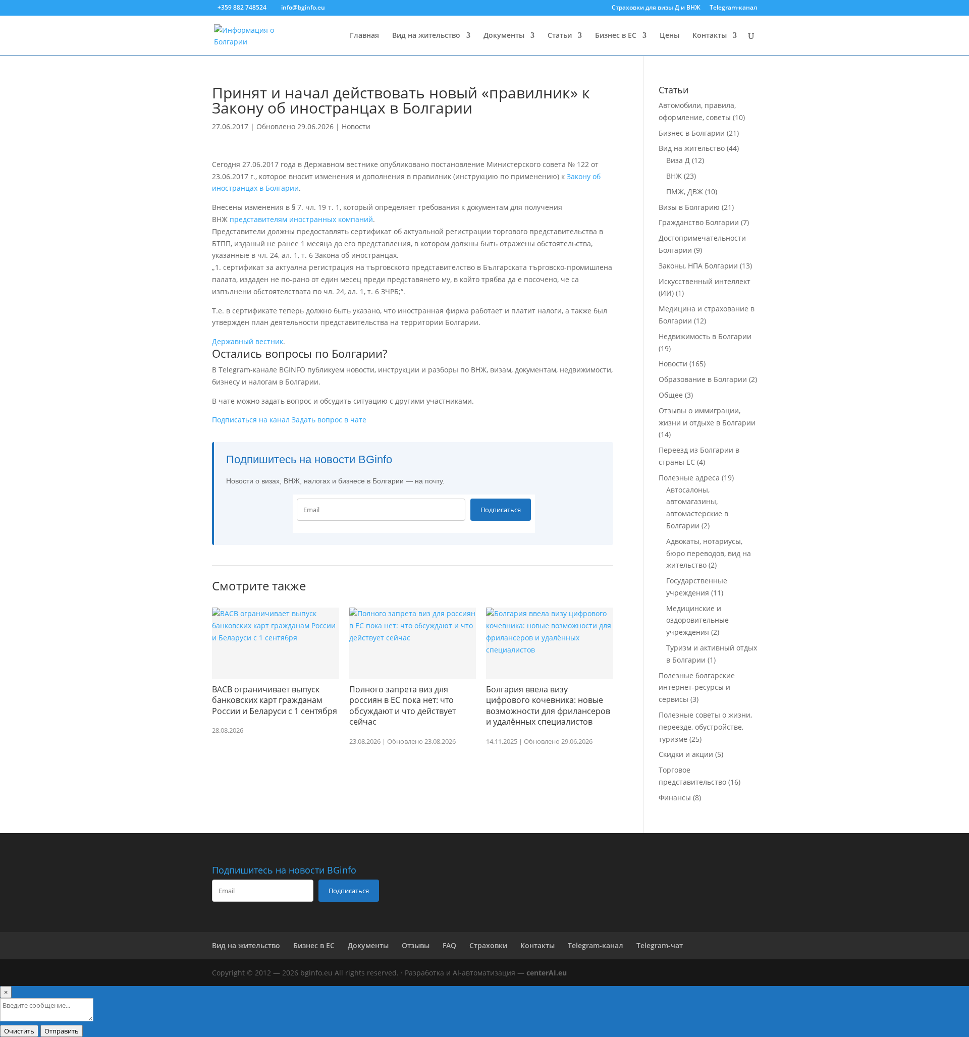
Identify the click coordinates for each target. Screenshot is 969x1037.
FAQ (449, 945)
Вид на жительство (426, 36)
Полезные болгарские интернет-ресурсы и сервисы (697, 687)
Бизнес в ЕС (615, 36)
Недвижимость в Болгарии (705, 336)
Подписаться (500, 509)
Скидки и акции (686, 754)
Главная (364, 36)
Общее (671, 395)
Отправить (61, 1030)
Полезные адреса (689, 477)
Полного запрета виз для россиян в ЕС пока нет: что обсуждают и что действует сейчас (402, 706)
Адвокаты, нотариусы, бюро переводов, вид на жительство (708, 553)
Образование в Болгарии (703, 379)
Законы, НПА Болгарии (698, 265)
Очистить (19, 1030)
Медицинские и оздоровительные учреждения (697, 620)
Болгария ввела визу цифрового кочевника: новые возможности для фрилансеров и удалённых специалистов (548, 706)
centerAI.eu (546, 972)
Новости (356, 126)
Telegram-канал (733, 8)
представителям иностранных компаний (301, 219)
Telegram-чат (659, 945)
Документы (503, 36)
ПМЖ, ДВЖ (684, 191)
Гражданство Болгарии (699, 222)
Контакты (709, 36)
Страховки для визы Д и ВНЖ (656, 8)
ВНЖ (674, 176)
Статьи (560, 36)
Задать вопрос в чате (329, 419)
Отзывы (415, 945)
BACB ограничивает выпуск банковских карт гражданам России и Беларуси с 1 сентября (274, 700)
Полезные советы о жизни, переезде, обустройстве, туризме (705, 727)
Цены (669, 36)
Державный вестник (247, 341)
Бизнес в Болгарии (692, 133)
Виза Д (678, 160)
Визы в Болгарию (689, 207)
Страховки (488, 945)
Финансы (675, 797)
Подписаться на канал (251, 419)
